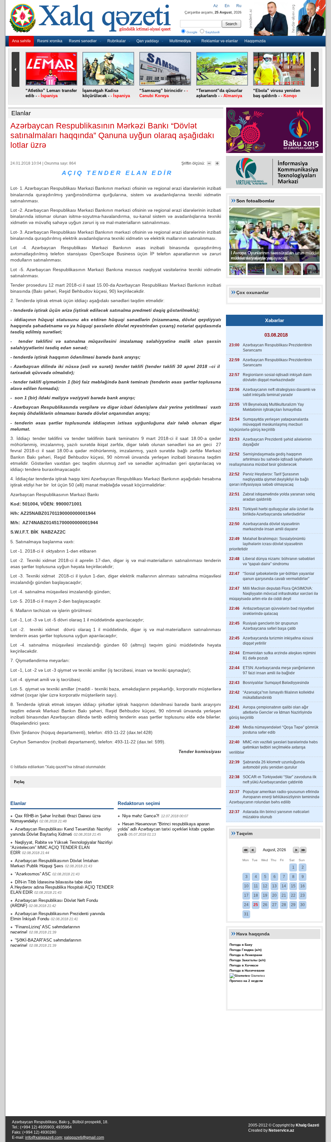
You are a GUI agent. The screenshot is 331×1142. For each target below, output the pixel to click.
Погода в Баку (241, 944)
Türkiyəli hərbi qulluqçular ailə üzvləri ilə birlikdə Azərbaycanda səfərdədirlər (278, 511)
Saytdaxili (212, 32)
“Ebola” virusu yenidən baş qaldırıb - (276, 93)
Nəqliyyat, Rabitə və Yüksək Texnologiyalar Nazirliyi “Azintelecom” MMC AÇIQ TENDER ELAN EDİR (61, 847)
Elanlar (21, 113)
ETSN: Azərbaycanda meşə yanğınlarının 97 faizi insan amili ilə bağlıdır (279, 670)
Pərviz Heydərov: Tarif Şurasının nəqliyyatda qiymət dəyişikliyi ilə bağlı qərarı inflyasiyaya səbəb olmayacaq (269, 479)
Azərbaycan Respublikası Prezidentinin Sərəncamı (277, 347)
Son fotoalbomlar (255, 200)
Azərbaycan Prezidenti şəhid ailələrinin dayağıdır (277, 442)
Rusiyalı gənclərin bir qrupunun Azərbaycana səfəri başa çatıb (270, 626)
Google (192, 32)
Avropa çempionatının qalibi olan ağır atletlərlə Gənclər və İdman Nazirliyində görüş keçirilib (270, 712)
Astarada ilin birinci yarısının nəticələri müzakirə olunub (276, 814)
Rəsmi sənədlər (83, 41)
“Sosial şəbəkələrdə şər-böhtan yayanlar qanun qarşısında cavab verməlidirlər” (278, 576)
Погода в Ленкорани (246, 955)
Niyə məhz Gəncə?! (140, 815)
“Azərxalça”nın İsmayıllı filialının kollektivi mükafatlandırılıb (278, 695)
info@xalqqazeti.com (43, 1137)
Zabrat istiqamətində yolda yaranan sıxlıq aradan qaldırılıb (279, 497)
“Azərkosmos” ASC (33, 874)
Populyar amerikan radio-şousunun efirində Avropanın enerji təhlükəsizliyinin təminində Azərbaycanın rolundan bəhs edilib (274, 797)
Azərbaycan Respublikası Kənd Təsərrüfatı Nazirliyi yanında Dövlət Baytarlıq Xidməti (61, 832)
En (227, 6)
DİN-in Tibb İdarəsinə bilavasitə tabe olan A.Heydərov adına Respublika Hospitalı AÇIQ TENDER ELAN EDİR (61, 887)
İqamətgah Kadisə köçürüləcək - (106, 93)
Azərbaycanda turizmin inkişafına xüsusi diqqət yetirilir (278, 641)
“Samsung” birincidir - (163, 93)
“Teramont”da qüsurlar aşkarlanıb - (219, 93)
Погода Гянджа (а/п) (246, 950)
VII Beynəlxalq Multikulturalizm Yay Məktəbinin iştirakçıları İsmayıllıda (273, 407)
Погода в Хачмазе (244, 965)
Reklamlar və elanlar (219, 41)
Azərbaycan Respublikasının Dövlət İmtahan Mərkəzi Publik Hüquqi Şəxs (54, 863)
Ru (238, 6)
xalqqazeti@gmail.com (84, 1137)
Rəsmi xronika (49, 41)
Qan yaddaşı (147, 41)
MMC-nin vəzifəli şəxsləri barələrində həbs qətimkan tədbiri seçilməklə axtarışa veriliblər (273, 747)
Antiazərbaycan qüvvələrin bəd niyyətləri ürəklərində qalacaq (278, 611)
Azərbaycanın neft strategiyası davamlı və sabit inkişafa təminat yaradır (279, 392)
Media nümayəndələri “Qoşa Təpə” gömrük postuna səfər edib (280, 730)
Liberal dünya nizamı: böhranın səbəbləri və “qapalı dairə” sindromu (279, 561)
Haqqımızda (255, 41)
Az (215, 6)
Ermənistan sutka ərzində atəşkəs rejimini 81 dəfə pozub (279, 655)
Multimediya (180, 41)
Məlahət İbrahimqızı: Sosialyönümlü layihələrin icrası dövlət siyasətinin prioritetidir (267, 543)
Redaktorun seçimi (139, 803)
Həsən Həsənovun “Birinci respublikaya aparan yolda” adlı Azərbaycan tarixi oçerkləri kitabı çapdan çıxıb (166, 829)
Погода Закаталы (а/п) (247, 960)
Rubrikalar (116, 41)
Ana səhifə (21, 41)
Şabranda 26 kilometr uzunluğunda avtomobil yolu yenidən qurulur (274, 765)
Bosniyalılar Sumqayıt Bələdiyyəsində (276, 682)
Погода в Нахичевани (247, 970)
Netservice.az (281, 1130)
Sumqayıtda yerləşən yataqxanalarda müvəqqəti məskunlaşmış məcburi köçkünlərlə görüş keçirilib (268, 424)
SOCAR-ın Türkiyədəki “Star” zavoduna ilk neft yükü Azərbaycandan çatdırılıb (279, 779)
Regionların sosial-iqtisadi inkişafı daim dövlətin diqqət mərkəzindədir (277, 377)
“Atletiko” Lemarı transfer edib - (51, 93)
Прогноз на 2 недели (246, 981)
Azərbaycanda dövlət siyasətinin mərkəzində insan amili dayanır (271, 526)
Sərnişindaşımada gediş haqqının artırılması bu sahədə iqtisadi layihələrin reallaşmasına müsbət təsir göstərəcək (271, 459)
